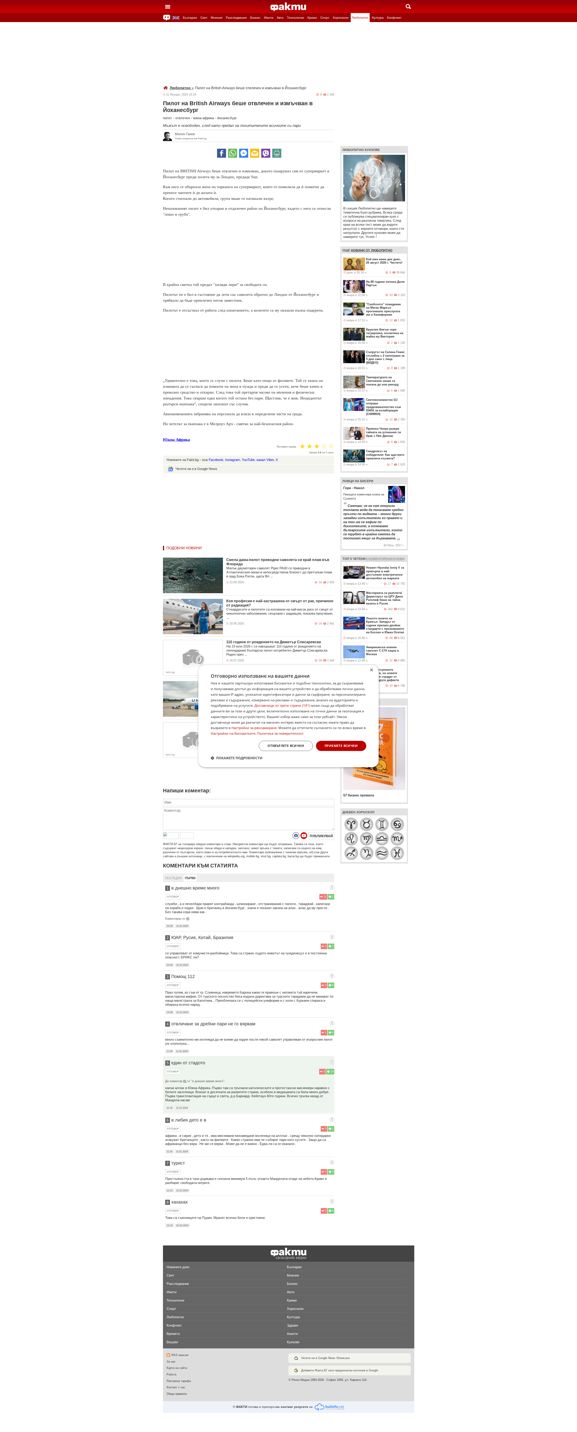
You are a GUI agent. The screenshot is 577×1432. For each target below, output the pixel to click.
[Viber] (265, 153)
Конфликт (394, 17)
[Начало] (288, 6)
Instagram (232, 460)
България (190, 17)
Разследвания (236, 17)
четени (359, 559)
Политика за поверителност (280, 733)
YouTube (248, 460)
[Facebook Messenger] (243, 153)
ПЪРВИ (190, 878)
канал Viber (265, 460)
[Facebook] (221, 153)
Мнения (216, 17)
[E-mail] (254, 153)
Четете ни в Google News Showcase (325, 1358)
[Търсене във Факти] (408, 6)
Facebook (216, 460)
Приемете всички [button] (341, 745)
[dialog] (288, 716)
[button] (236, 757)
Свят (203, 17)
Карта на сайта (177, 1368)
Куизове (293, 1342)
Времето (173, 1334)
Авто (280, 17)
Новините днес (178, 1267)
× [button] (371, 670)
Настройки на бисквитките (233, 733)
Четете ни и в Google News (196, 469)
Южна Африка (176, 439)
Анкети (292, 1334)
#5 (187, 918)
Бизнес (255, 17)
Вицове (172, 1342)
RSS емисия (180, 1355)
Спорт (324, 17)
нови (400, 559)
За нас (171, 1361)
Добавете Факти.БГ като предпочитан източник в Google (339, 1370)
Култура (378, 17)
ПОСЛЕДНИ (173, 878)
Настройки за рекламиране (254, 728)
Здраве (292, 1325)
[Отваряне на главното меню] (167, 6)
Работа (171, 1374)
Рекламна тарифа (179, 1381)
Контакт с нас (176, 1387)
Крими (312, 17)
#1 (184, 1081)
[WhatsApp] (232, 153)
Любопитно (360, 17)
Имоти (268, 17)
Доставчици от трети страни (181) (282, 705)
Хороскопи (340, 17)
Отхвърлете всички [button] (286, 745)
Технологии (295, 17)
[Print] (276, 153)
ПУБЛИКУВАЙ (321, 836)
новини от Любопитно (371, 250)
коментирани (380, 559)
